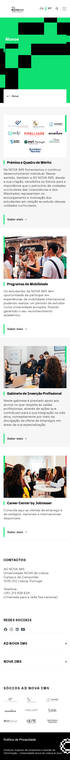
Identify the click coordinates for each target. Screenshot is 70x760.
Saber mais (15, 219)
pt (8, 95)
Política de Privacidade (20, 740)
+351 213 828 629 (17, 593)
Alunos (15, 95)
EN (41, 8)
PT (49, 8)
